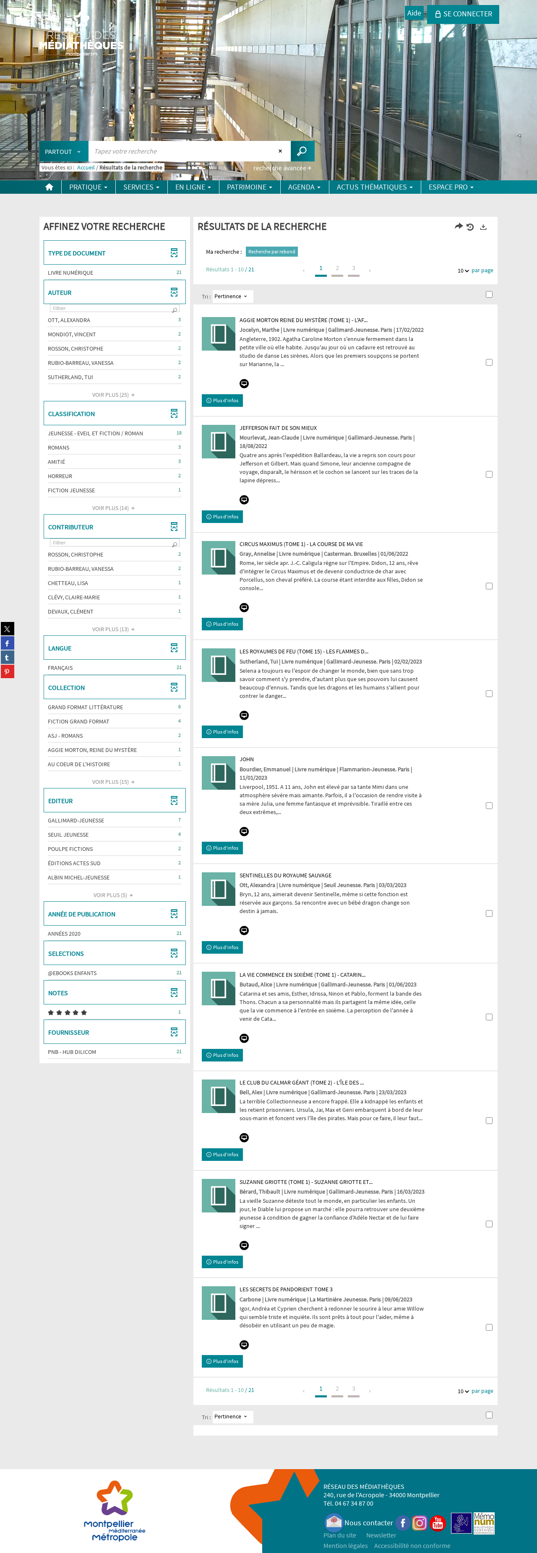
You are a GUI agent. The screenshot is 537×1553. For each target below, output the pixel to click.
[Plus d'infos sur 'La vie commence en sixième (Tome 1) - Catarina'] (218, 988)
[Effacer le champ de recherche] (281, 151)
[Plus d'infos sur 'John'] (218, 773)
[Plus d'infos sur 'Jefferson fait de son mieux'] (218, 441)
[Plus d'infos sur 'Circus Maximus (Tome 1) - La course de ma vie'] (218, 558)
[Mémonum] (484, 1522)
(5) (111, 895)
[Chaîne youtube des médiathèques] (438, 1522)
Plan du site (339, 1535)
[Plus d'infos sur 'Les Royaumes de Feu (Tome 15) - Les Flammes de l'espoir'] (218, 665)
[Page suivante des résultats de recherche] (370, 270)
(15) (111, 782)
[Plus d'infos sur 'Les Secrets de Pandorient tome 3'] (218, 1303)
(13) (111, 629)
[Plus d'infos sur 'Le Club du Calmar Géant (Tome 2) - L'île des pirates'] (218, 1096)
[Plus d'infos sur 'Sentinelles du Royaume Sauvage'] (218, 889)
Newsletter (381, 1535)
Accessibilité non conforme (412, 1545)
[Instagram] (420, 1522)
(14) (111, 508)
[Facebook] (403, 1522)
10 (461, 270)
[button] (115, 272)
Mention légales (345, 1545)
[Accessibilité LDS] (461, 1522)
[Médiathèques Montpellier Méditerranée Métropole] (81, 34)
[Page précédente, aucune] (304, 270)
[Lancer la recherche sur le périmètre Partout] (303, 151)
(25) (111, 394)
